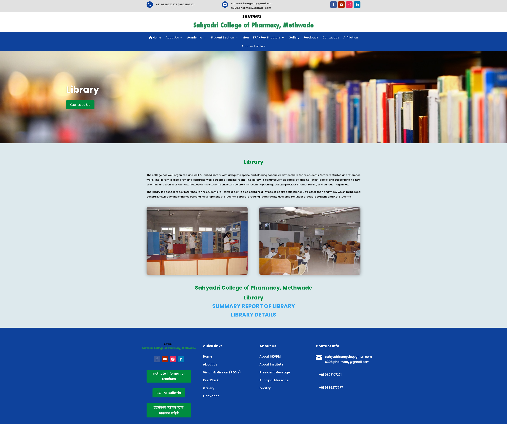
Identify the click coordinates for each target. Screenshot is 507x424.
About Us (172, 37)
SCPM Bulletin (168, 392)
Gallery (294, 37)
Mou (245, 37)
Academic (194, 37)
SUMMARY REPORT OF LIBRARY (253, 306)
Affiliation (350, 37)
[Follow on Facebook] (333, 4)
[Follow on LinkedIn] (357, 4)
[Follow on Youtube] (341, 4)
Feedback (311, 37)
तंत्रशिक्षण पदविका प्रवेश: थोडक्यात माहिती (169, 410)
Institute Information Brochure (168, 376)
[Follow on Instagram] (349, 4)
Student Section (222, 37)
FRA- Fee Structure (266, 37)
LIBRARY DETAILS (253, 314)
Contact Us (330, 37)
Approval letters (254, 46)
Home (156, 37)
